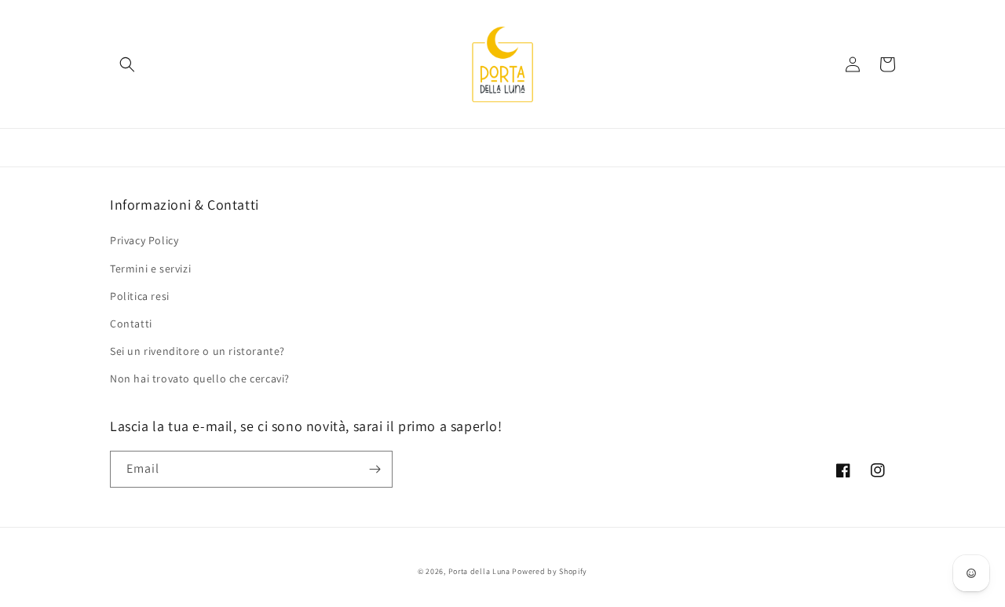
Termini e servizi (150, 268)
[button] (127, 64)
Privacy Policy (144, 240)
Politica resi (140, 296)
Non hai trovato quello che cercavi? (200, 378)
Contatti (131, 323)
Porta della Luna (479, 571)
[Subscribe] (374, 469)
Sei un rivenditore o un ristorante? (197, 351)
